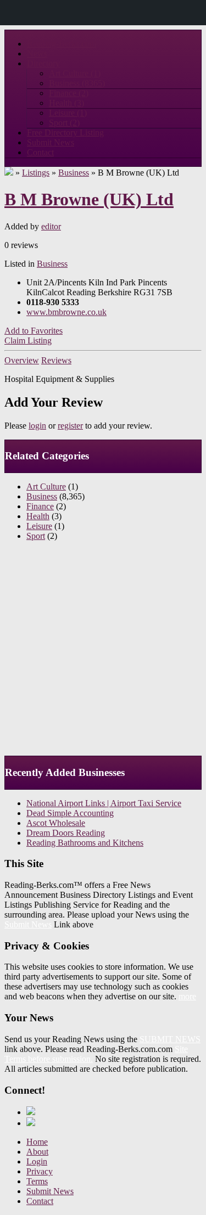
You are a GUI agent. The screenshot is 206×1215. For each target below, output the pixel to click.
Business (77, 83)
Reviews (56, 360)
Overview (21, 360)
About (37, 1151)
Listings (35, 172)
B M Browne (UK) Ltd (89, 199)
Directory (43, 63)
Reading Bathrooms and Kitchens (84, 842)
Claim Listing (28, 340)
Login (36, 1161)
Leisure (68, 112)
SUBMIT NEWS (170, 1039)
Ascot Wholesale (55, 823)
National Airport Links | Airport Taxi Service (103, 803)
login (37, 425)
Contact (40, 152)
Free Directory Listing (65, 132)
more (187, 996)
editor (51, 226)
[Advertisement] (103, 653)
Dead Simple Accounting (70, 813)
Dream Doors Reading (65, 832)
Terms (37, 1181)
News (37, 53)
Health (66, 103)
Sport (64, 122)
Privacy (39, 1171)
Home (37, 1141)
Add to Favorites (33, 330)
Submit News (50, 142)
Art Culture (75, 73)
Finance (68, 93)
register (70, 425)
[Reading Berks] (8, 172)
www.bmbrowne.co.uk (66, 312)
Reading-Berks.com (61, 43)
